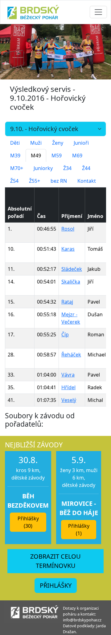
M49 (36, 155)
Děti (15, 142)
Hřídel (68, 387)
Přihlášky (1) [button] (78, 529)
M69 (77, 155)
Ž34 (67, 168)
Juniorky (43, 168)
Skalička (70, 281)
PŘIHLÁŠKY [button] (56, 585)
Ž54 (14, 180)
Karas (68, 248)
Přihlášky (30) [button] (28, 522)
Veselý (68, 400)
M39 (15, 155)
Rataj (67, 301)
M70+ (16, 168)
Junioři (81, 142)
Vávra (68, 374)
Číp (65, 334)
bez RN (59, 180)
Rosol (67, 228)
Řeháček (71, 354)
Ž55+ (34, 180)
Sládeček (71, 269)
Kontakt (86, 180)
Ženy (57, 142)
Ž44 (86, 168)
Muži (36, 142)
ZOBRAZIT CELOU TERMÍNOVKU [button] (55, 561)
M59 (56, 155)
